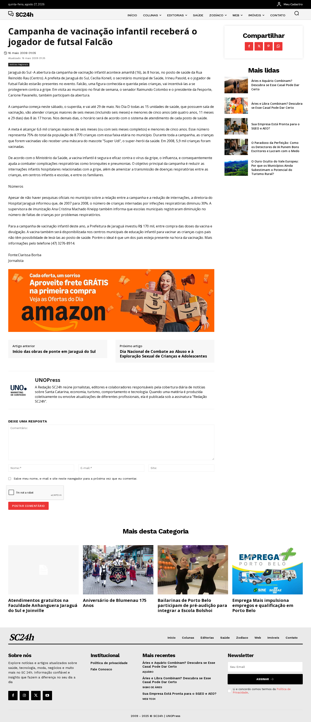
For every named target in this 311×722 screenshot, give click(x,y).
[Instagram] (24, 695)
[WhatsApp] (278, 46)
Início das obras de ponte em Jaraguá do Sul (54, 351)
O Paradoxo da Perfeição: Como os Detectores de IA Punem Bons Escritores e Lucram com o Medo (275, 147)
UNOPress (47, 380)
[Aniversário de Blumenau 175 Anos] (118, 569)
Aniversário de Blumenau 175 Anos (114, 602)
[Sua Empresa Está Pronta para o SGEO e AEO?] (236, 126)
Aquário (147, 671)
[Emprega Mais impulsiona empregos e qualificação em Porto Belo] (267, 569)
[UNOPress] (18, 389)
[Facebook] (249, 46)
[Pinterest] (268, 46)
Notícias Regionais (19, 64)
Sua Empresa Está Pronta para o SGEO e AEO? (179, 694)
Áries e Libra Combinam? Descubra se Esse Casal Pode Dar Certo (277, 106)
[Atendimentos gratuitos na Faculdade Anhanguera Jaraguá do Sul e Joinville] (43, 569)
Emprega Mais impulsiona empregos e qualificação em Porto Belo (262, 605)
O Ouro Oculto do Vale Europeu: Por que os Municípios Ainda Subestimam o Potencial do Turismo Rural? (275, 167)
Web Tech (149, 698)
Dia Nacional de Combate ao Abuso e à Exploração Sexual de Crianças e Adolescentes (163, 353)
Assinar (262, 679)
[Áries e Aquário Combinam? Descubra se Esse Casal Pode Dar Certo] (236, 85)
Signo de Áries (152, 687)
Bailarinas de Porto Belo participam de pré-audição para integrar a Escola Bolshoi (192, 605)
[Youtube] (47, 695)
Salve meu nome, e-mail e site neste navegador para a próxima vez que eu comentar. (75, 478)
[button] (296, 13)
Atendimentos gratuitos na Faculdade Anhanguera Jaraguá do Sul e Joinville (42, 605)
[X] (259, 46)
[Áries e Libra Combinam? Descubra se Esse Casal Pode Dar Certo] (236, 106)
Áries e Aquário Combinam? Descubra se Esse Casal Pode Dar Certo (275, 85)
